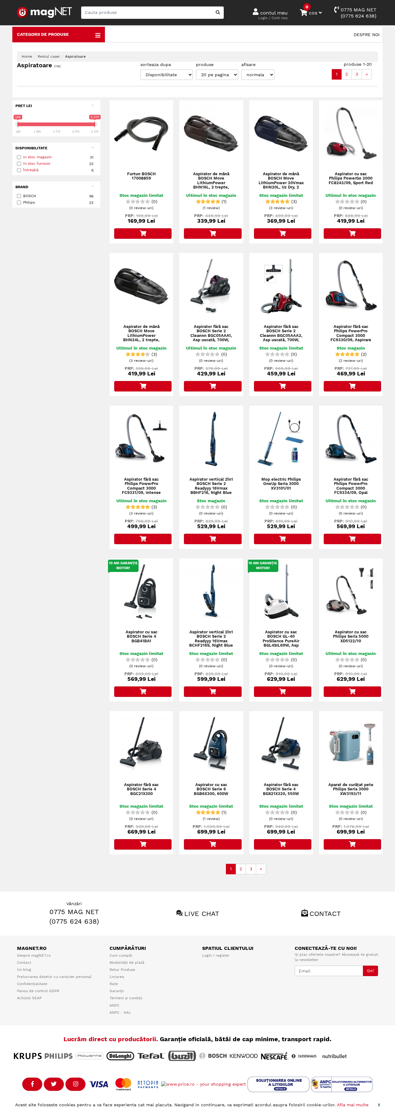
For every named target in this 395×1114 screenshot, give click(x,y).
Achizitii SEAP (29, 998)
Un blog (24, 969)
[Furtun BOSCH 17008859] (141, 133)
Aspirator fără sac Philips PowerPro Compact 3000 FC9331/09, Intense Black (141, 488)
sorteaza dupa (155, 64)
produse (205, 64)
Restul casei (49, 56)
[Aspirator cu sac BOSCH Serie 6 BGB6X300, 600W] (211, 744)
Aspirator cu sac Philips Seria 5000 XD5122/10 (350, 636)
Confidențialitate (32, 984)
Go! (370, 970)
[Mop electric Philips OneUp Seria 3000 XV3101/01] (281, 439)
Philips (58, 202)
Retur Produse (122, 969)
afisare (248, 64)
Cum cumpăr (121, 955)
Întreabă (31, 170)
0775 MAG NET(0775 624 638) (357, 13)
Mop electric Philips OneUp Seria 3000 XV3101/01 (281, 484)
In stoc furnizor (37, 163)
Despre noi (367, 34)
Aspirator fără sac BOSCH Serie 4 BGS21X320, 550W (281, 789)
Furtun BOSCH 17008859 (141, 176)
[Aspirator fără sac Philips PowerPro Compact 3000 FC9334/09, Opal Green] (351, 439)
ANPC (114, 1005)
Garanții (117, 991)
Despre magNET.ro (34, 955)
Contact (325, 913)
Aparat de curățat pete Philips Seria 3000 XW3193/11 (350, 789)
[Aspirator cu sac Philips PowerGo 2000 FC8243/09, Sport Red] (351, 133)
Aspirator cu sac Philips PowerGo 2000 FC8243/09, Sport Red (351, 178)
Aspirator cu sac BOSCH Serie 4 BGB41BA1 (141, 636)
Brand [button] (21, 187)
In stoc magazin (37, 157)
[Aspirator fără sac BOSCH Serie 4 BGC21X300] (141, 744)
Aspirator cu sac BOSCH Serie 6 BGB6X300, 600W (211, 789)
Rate (114, 984)
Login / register (216, 955)
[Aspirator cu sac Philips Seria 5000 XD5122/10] (351, 592)
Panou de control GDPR (38, 991)
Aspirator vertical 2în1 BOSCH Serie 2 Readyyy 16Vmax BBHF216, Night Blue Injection (211, 488)
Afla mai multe (352, 1104)
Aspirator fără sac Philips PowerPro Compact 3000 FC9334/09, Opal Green (351, 488)
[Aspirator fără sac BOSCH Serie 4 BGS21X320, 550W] (281, 744)
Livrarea (117, 977)
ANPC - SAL (120, 1012)
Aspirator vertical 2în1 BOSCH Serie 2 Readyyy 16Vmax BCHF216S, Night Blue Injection (211, 641)
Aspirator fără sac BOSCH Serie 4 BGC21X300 (141, 789)
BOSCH (58, 196)
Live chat (201, 913)
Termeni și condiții (126, 998)
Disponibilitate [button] (31, 148)
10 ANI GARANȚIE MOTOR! (123, 565)
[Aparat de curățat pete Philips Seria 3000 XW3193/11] (351, 744)
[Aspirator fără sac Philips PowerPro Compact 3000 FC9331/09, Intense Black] (141, 439)
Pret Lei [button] (23, 106)
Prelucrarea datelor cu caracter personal (54, 977)
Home (27, 56)
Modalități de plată (127, 962)
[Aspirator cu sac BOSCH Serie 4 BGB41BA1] (141, 592)
